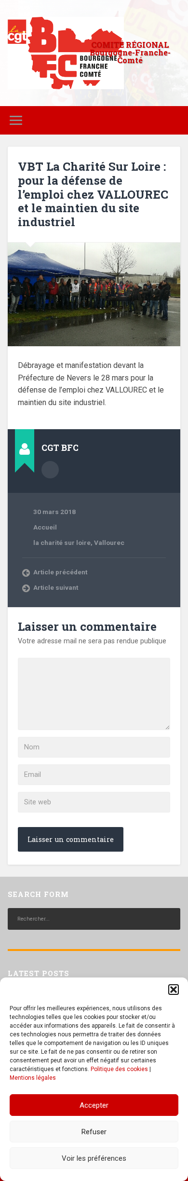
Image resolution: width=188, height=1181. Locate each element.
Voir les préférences (94, 1158)
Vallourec (109, 542)
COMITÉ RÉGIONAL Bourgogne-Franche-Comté (130, 52)
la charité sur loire (62, 542)
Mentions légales (33, 1077)
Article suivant (55, 587)
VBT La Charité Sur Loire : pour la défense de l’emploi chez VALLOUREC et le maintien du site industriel (93, 194)
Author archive (50, 469)
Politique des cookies (119, 1069)
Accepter (94, 1105)
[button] (173, 989)
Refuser (94, 1131)
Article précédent (60, 572)
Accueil (45, 527)
